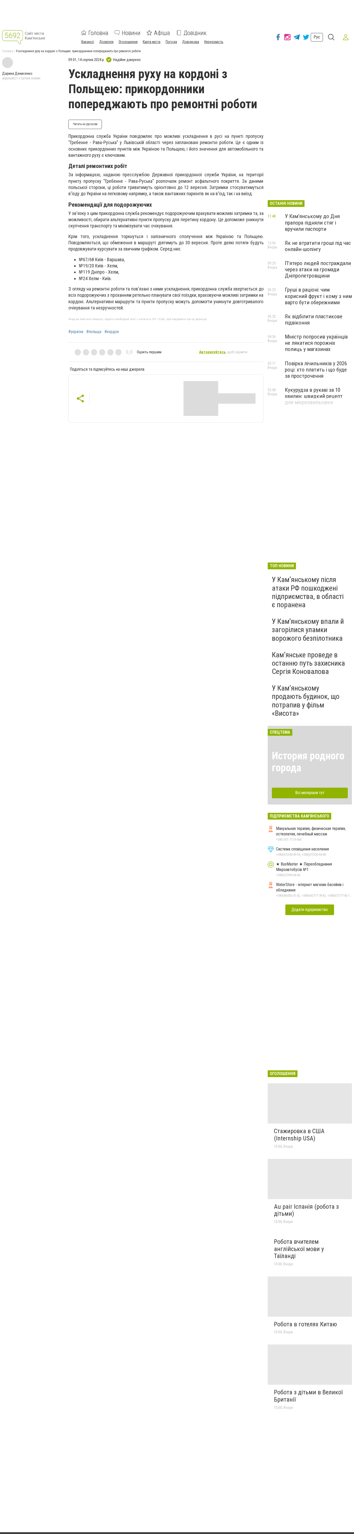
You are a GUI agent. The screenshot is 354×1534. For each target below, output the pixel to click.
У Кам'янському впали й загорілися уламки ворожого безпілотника (308, 629)
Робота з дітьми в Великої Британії (308, 1396)
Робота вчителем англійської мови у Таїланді (299, 1249)
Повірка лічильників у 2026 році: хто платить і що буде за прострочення (316, 369)
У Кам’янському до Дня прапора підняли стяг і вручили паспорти (312, 222)
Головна (98, 32)
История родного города (308, 762)
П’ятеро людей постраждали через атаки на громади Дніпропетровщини (318, 269)
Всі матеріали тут (309, 792)
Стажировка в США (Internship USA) (299, 1134)
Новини (131, 32)
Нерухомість (213, 41)
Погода (171, 41)
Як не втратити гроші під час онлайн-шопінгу (318, 246)
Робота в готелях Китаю (305, 1324)
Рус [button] (317, 37)
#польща (93, 331)
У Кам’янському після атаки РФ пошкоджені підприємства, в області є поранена (308, 592)
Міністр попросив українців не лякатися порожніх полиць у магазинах (316, 343)
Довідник (195, 32)
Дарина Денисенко (17, 73)
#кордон (111, 331)
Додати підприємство (310, 909)
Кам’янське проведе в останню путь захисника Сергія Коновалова (308, 663)
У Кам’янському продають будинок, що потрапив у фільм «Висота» (305, 701)
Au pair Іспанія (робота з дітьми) (306, 1210)
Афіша (162, 32)
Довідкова (190, 41)
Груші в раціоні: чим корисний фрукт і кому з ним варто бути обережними (318, 296)
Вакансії (87, 41)
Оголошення (128, 41)
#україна (75, 331)
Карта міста (151, 41)
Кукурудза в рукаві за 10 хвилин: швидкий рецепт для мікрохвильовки (314, 396)
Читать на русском (85, 124)
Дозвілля (106, 41)
